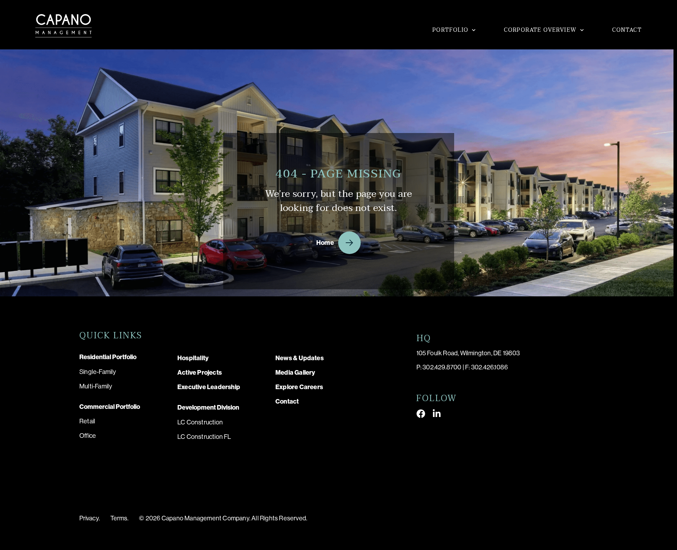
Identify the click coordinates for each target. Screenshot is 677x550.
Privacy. (89, 518)
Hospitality (193, 358)
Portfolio (450, 30)
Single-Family (97, 371)
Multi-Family (95, 386)
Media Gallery (295, 372)
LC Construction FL (204, 436)
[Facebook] (420, 413)
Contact (627, 30)
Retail (87, 421)
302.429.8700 (441, 367)
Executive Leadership (208, 387)
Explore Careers (299, 387)
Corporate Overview (540, 30)
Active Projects (199, 372)
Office (87, 435)
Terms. (119, 518)
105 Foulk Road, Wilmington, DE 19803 (468, 353)
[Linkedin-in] (436, 413)
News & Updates (299, 358)
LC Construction (200, 422)
